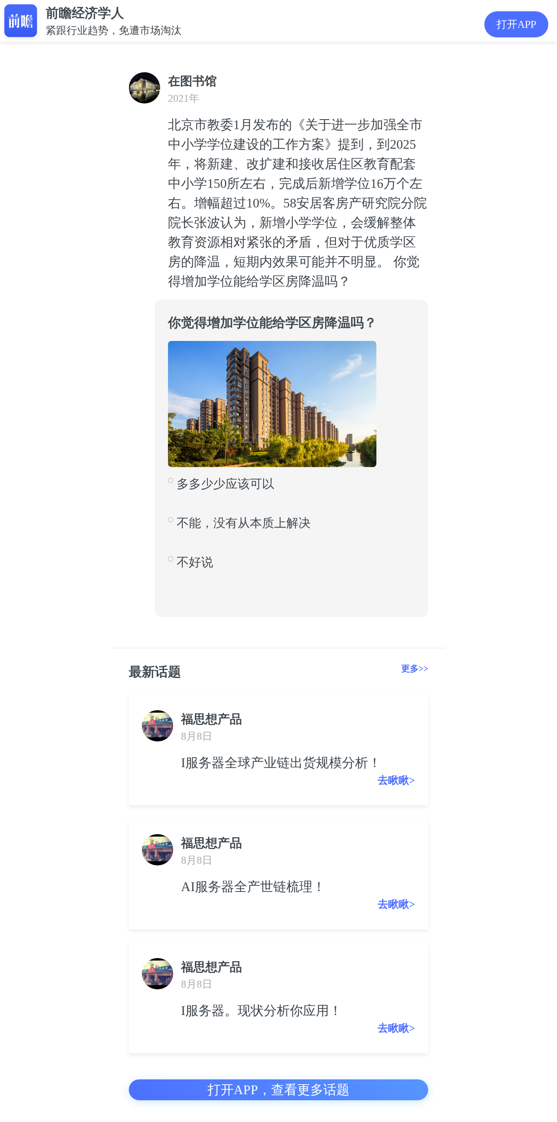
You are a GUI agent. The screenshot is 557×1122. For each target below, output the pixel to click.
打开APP (516, 24)
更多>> (414, 668)
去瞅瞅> (396, 780)
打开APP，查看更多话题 (278, 1089)
